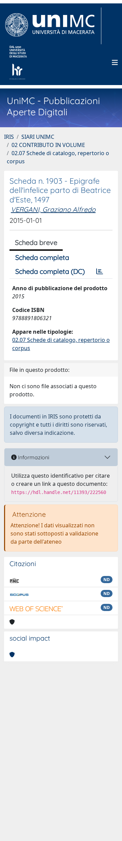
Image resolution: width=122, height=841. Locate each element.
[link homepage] (52, 25)
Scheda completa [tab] (42, 257)
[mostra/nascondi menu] (115, 62)
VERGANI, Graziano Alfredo (53, 209)
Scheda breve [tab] (36, 242)
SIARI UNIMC (37, 137)
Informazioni (33, 457)
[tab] (99, 271)
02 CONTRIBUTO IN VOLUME (48, 145)
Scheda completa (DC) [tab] (50, 271)
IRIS (9, 137)
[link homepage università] (18, 62)
